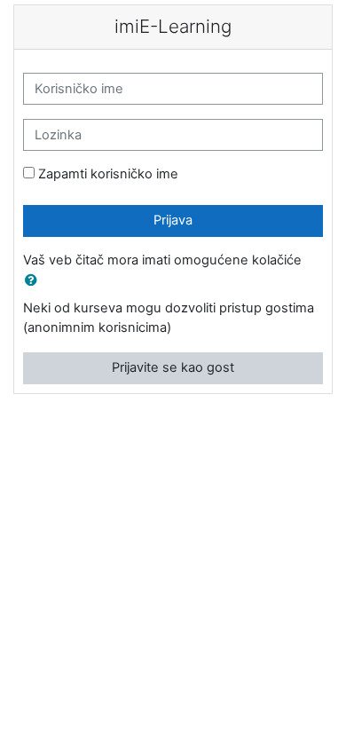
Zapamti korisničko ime (108, 174)
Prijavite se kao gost (173, 367)
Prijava (173, 220)
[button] (34, 281)
